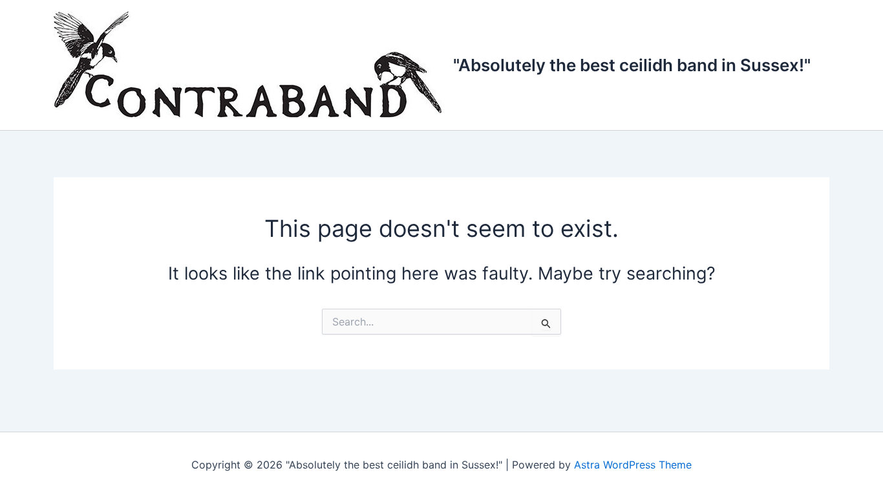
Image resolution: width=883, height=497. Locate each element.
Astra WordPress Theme (633, 464)
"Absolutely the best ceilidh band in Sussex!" (632, 65)
